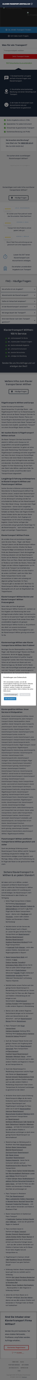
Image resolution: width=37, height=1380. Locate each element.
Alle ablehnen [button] (25, 694)
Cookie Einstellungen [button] (11, 694)
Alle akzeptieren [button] (10, 698)
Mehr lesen (6, 691)
